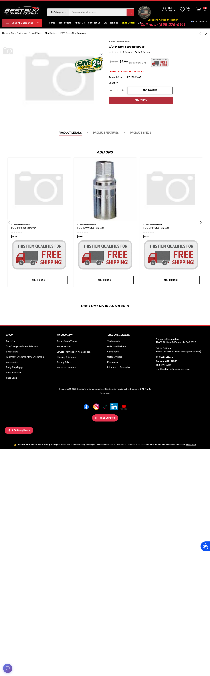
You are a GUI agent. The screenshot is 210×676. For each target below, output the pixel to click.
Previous (9, 222)
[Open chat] (7, 668)
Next (201, 222)
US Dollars (199, 21)
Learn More (191, 444)
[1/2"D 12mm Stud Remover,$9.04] (105, 189)
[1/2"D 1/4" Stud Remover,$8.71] (39, 189)
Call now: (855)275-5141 (163, 24)
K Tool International (119, 41)
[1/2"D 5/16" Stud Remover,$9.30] (171, 189)
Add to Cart (150, 90)
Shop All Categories (22, 23)
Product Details (70, 132)
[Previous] (201, 33)
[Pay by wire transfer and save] (88, 65)
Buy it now (141, 100)
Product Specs (140, 132)
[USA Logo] (144, 12)
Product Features (106, 132)
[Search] (130, 12)
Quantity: (113, 83)
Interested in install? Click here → (126, 71)
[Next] (205, 33)
